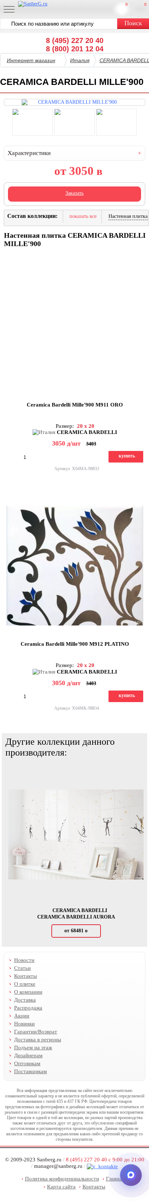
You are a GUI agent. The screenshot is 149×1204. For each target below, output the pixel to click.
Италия (79, 60)
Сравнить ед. (126, 4)
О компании (28, 992)
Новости (24, 960)
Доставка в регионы (37, 1039)
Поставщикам (30, 1071)
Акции (21, 1016)
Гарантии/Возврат (35, 1032)
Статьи (22, 968)
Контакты (25, 976)
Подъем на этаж (33, 1047)
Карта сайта (61, 1187)
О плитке (24, 984)
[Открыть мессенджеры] (131, 1175)
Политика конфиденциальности (62, 1179)
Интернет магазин (31, 60)
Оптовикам (27, 1063)
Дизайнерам (28, 1055)
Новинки (24, 1024)
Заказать (74, 193)
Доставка (25, 1000)
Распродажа (28, 1008)
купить (127, 456)
